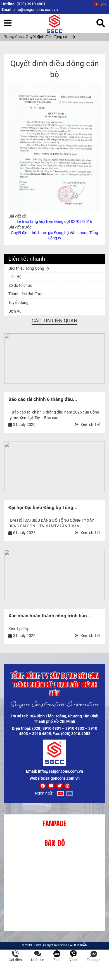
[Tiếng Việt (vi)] (96, 4)
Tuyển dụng (18, 302)
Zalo (56, 960)
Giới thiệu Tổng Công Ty (28, 268)
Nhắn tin (37, 960)
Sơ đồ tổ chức (20, 285)
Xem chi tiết (90, 424)
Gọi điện (15, 960)
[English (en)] (103, 4)
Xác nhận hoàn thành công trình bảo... (49, 615)
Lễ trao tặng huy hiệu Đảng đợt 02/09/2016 (54, 221)
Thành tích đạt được (25, 294)
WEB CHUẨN (78, 945)
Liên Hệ (14, 276)
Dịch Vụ (15, 311)
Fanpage (93, 960)
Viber (73, 960)
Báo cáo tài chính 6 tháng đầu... (42, 399)
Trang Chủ (13, 36)
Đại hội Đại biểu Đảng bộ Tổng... (42, 507)
